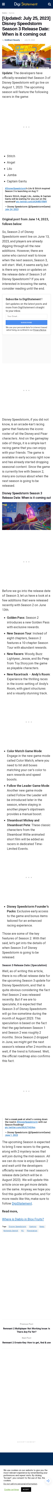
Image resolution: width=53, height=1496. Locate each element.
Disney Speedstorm (17, 1227)
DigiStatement (22, 1203)
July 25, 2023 (29, 40)
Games (11, 13)
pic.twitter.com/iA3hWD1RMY (31, 201)
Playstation (32, 1231)
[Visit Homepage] (26, 4)
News (42, 1227)
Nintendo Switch (11, 1231)
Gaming (32, 1227)
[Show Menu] (3, 4)
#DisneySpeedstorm (15, 188)
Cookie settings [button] (11, 1489)
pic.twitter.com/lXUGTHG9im (20, 1127)
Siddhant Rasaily (12, 40)
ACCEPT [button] (26, 1489)
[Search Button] (49, 4)
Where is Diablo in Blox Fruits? (23, 1219)
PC (22, 1231)
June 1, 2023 (11, 1135)
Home (4, 13)
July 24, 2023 (12, 209)
